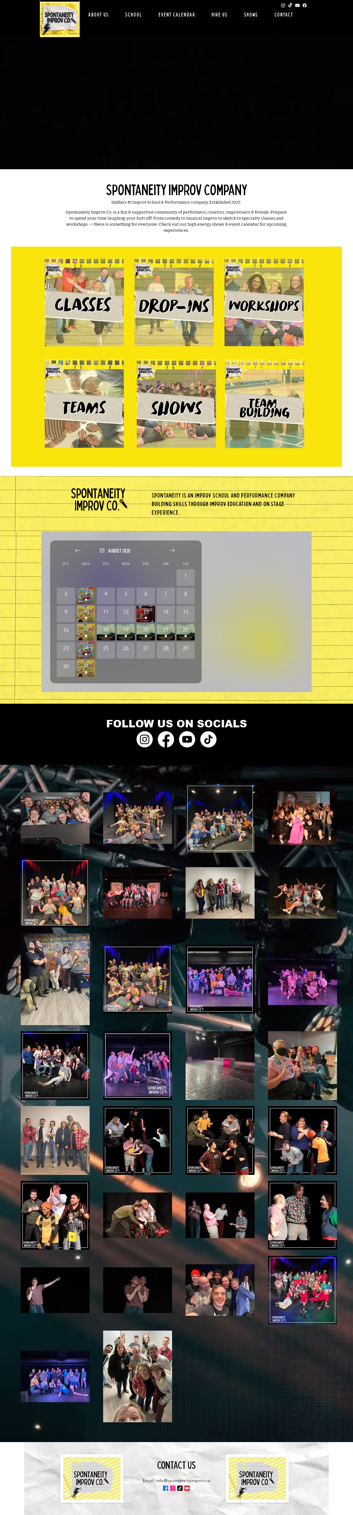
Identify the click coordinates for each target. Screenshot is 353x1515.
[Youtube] (297, 5)
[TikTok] (290, 5)
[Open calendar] (102, 550)
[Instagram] (283, 5)
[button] (98, 14)
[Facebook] (304, 5)
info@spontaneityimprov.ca (183, 1480)
